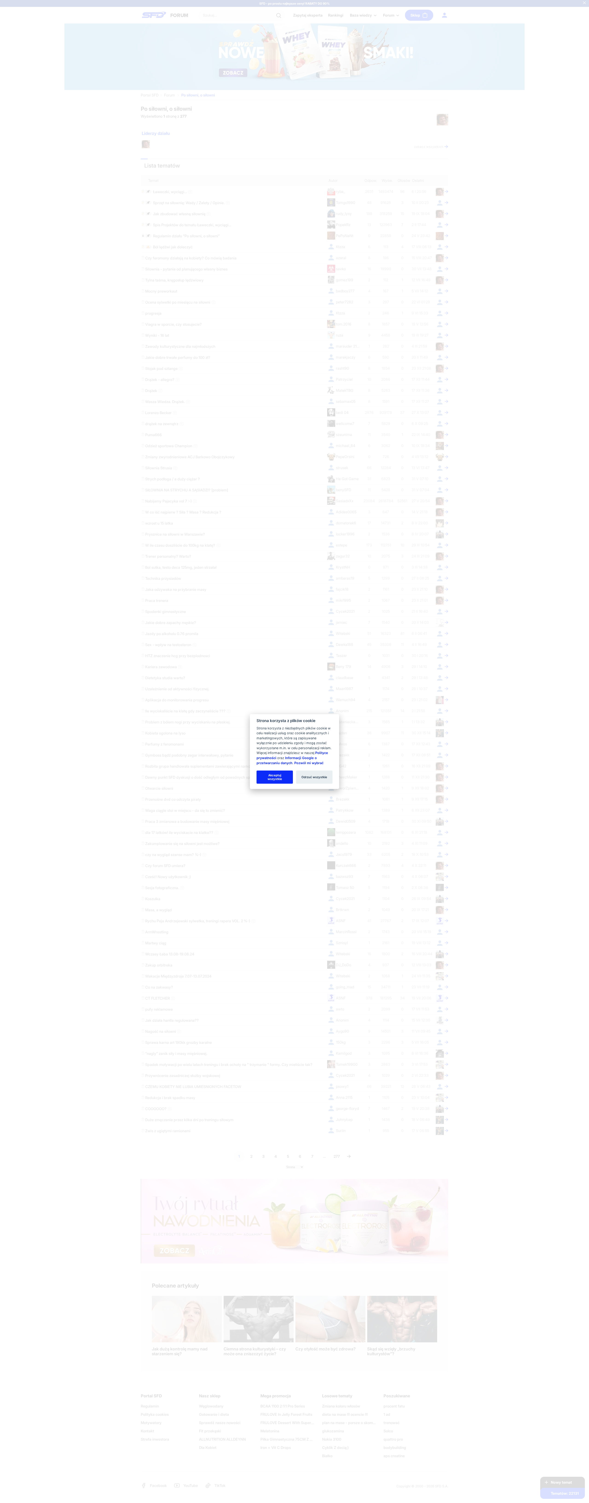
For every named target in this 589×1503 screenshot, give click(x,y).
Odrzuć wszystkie (314, 777)
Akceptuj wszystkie (275, 777)
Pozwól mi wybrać (308, 763)
